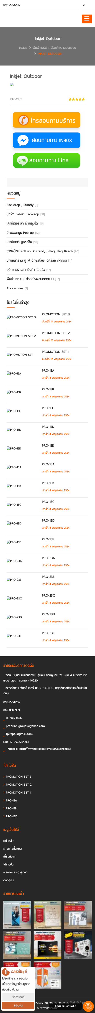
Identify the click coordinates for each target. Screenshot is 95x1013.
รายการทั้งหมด (12, 848)
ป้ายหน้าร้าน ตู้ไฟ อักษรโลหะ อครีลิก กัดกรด (39, 260)
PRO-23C (48, 595)
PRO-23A (48, 558)
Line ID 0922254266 (16, 741)
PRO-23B (48, 577)
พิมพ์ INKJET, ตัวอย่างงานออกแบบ (54, 47)
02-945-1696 (14, 718)
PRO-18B (48, 483)
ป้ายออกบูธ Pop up (23, 233)
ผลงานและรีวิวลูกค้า (15, 872)
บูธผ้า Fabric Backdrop (26, 214)
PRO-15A (48, 370)
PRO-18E (48, 539)
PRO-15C (48, 408)
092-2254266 (11, 4)
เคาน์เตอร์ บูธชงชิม (22, 242)
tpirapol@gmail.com (19, 733)
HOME (23, 47)
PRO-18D (48, 520)
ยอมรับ (18, 1005)
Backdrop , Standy (22, 205)
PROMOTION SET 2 (56, 333)
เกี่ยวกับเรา (9, 856)
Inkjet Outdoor (50, 53)
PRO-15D (48, 427)
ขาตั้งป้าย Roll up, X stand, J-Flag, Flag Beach (43, 251)
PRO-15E (48, 445)
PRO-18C (48, 502)
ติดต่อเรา (8, 880)
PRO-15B (48, 389)
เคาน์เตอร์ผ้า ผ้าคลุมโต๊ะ (25, 223)
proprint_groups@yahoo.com (25, 725)
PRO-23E (48, 633)
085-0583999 (11, 710)
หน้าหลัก (8, 840)
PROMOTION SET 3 (56, 314)
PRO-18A (48, 464)
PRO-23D (48, 614)
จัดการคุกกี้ (18, 997)
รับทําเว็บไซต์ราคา (80, 1002)
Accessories (17, 288)
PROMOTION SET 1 (55, 352)
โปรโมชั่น (8, 864)
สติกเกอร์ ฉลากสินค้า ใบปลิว (29, 270)
